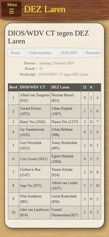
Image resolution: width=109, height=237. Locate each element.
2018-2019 (69, 53)
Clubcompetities (40, 53)
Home (15, 53)
